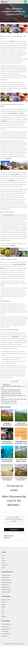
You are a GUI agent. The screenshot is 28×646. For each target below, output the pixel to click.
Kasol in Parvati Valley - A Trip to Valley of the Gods (13, 399)
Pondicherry (14, 113)
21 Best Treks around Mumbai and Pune (10, 390)
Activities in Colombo (6, 575)
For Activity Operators (6, 624)
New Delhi (4, 602)
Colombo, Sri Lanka (6, 599)
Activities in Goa (5, 584)
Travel (1, 38)
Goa (9, 113)
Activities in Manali (6, 587)
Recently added (9, 536)
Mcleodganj (15, 336)
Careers (3, 567)
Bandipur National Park (20, 264)
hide (16, 381)
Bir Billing (12, 245)
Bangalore (4, 604)
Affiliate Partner (5, 626)
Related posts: (6, 384)
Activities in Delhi (5, 577)
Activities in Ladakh (6, 592)
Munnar (22, 113)
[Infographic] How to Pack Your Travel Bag (11, 393)
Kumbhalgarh (11, 180)
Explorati (21, 36)
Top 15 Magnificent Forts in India (9, 403)
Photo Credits (5, 565)
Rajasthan (8, 158)
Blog (3, 558)
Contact (3, 560)
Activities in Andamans (7, 589)
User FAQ (4, 562)
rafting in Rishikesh (9, 215)
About (3, 555)
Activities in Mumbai (6, 580)
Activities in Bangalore (6, 582)
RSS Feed (7, 537)
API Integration (5, 631)
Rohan (14, 36)
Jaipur (12, 174)
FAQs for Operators (6, 633)
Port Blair (4, 616)
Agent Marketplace (6, 629)
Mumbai (3, 607)
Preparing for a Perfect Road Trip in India (11, 392)
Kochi (3, 611)
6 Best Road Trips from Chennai (8, 401)
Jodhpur (17, 174)
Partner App (4, 636)
